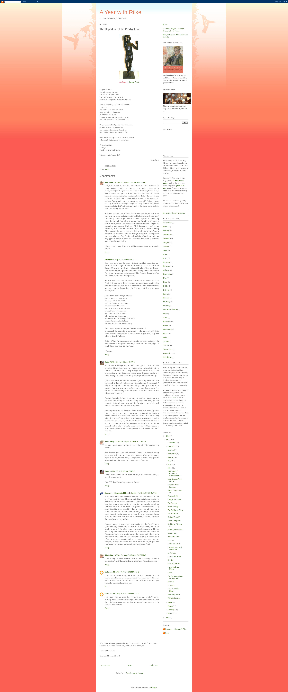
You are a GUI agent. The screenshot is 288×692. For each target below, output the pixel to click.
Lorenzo (166, 298)
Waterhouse (167, 357)
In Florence (172, 553)
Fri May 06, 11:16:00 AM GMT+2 (124, 259)
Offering (171, 540)
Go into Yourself (173, 517)
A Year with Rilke (120, 12)
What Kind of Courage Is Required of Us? (174, 473)
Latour (165, 294)
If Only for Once (173, 536)
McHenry (166, 301)
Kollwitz (166, 290)
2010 (168, 617)
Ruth (107, 362)
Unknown (108, 571)
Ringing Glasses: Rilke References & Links (175, 35)
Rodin (107, 169)
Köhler (165, 286)
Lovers (170, 572)
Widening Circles (174, 594)
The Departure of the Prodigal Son (175, 577)
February (171, 609)
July (169, 461)
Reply (107, 252)
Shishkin (166, 341)
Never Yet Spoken (174, 520)
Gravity (170, 560)
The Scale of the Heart (173, 589)
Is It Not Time (173, 513)
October (171, 450)
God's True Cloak (174, 543)
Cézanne (166, 238)
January (171, 613)
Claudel (166, 246)
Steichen (166, 345)
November (172, 446)
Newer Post (105, 665)
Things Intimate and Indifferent (175, 548)
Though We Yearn (174, 499)
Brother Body (172, 533)
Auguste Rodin (134, 82)
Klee (164, 278)
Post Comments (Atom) (134, 673)
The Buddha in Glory (175, 510)
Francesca (166, 266)
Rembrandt (167, 329)
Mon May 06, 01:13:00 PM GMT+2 (126, 594)
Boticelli (166, 230)
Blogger (154, 687)
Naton (165, 317)
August (171, 457)
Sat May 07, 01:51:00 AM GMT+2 (122, 471)
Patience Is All (173, 496)
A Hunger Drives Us (175, 529)
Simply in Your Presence (173, 485)
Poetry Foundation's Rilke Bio (174, 213)
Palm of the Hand (174, 563)
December (172, 442)
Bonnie (165, 226)
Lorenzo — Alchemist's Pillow (116, 493)
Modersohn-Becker (170, 309)
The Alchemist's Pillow (173, 181)
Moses (165, 313)
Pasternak (166, 321)
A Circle (171, 581)
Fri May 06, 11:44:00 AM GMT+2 (122, 362)
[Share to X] (110, 166)
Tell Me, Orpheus (174, 598)
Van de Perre (167, 349)
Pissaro (165, 325)
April (170, 602)
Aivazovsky (167, 222)
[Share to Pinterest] (114, 166)
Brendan (108, 259)
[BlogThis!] (108, 166)
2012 (168, 436)
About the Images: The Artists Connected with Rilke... (173, 29)
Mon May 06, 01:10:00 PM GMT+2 (126, 572)
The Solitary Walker (112, 182)
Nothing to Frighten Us (175, 525)
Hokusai (166, 270)
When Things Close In (175, 491)
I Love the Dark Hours (173, 568)
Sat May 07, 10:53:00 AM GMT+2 (143, 493)
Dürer (165, 258)
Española (166, 262)
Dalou (165, 254)
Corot (165, 250)
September (172, 453)
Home (130, 665)
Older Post (154, 665)
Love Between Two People (174, 480)
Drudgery (171, 585)
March (170, 606)
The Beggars (172, 503)
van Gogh (166, 353)
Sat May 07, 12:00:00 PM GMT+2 (133, 555)
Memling (166, 305)
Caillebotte (167, 234)
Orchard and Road (174, 556)
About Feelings (173, 506)
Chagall (166, 242)
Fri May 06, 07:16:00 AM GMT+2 (133, 182)
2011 (168, 439)
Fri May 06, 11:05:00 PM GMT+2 (133, 441)
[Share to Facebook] (112, 166)
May (170, 468)
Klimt (165, 282)
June (170, 464)
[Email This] (106, 166)
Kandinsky (167, 274)
